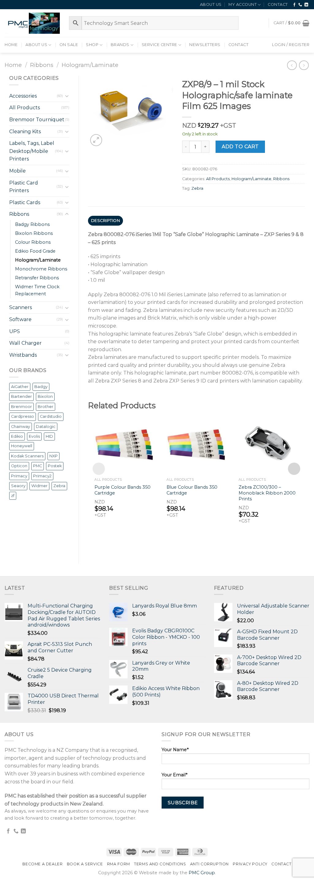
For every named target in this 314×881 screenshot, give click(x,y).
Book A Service (85, 864)
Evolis (34, 436)
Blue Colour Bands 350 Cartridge (192, 490)
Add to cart (240, 146)
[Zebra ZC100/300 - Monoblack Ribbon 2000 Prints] (268, 445)
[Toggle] (66, 95)
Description (105, 220)
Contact (278, 4)
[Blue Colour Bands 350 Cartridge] (196, 445)
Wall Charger (25, 343)
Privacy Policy (250, 864)
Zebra (59, 485)
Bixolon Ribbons (34, 233)
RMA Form (118, 864)
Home (11, 44)
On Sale (68, 44)
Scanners (20, 307)
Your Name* (175, 749)
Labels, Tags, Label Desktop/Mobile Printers (31, 151)
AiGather (20, 386)
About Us (211, 4)
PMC (37, 466)
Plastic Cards (24, 202)
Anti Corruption (209, 864)
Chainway (20, 426)
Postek (55, 466)
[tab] (105, 221)
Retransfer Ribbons (37, 278)
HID (49, 436)
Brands (120, 44)
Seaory (18, 485)
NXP (53, 456)
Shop (92, 44)
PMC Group (202, 872)
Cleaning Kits (25, 131)
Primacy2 (42, 476)
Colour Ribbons (33, 242)
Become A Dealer (42, 864)
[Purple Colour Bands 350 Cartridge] (124, 445)
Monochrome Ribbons (41, 269)
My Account (242, 4)
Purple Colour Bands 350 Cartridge (122, 490)
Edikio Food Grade (35, 251)
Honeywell (21, 446)
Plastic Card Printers (23, 187)
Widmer (39, 485)
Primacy (19, 476)
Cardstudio (51, 416)
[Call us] (300, 5)
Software (20, 319)
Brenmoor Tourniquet (36, 119)
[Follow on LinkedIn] (306, 5)
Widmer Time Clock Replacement (37, 290)
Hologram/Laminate (90, 64)
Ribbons (41, 64)
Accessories (23, 96)
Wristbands (23, 355)
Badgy (41, 386)
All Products (24, 108)
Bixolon (45, 396)
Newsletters (204, 44)
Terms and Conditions (160, 864)
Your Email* (174, 775)
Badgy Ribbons (32, 224)
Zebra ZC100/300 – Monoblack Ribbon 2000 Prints (267, 492)
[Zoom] (96, 140)
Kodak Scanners (27, 456)
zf (12, 495)
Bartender (21, 396)
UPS (14, 331)
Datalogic (46, 426)
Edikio (17, 436)
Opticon (19, 466)
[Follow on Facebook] (295, 5)
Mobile (17, 171)
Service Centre (159, 44)
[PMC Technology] (32, 23)
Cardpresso (22, 416)
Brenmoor (21, 406)
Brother (45, 406)
